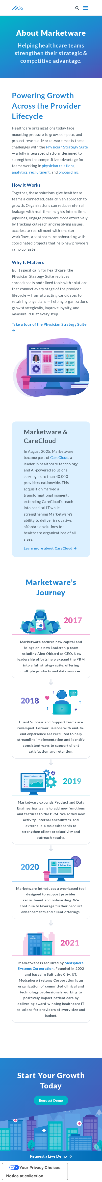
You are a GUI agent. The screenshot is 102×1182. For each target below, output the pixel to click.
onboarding (68, 172)
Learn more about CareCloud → (50, 548)
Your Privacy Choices (39, 1167)
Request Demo (51, 1100)
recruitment (39, 172)
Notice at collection (24, 1175)
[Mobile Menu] (85, 8)
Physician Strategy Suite (67, 147)
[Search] (77, 8)
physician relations (58, 165)
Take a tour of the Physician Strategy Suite (49, 324)
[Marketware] (18, 7)
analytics (19, 172)
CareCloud (59, 457)
